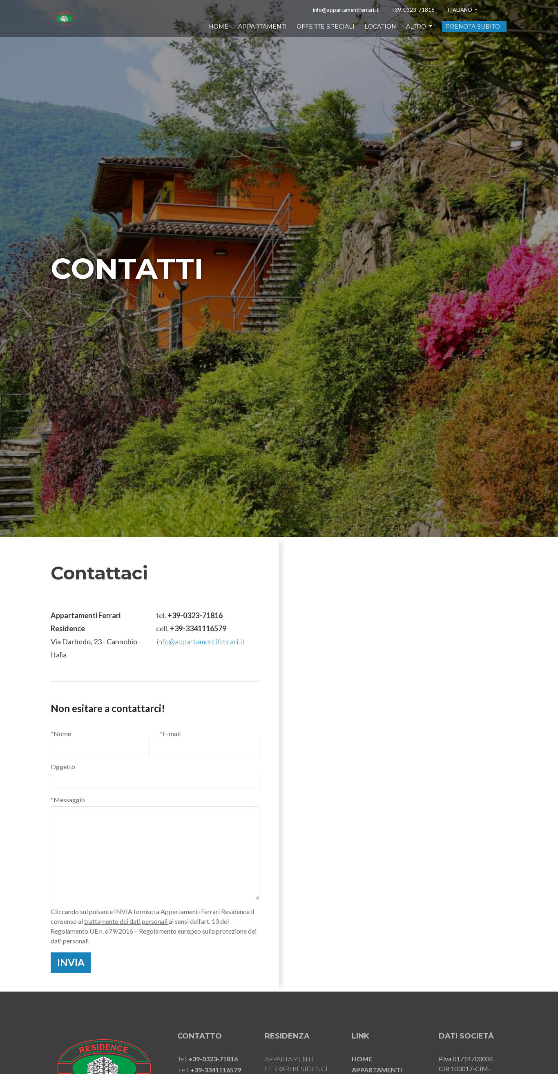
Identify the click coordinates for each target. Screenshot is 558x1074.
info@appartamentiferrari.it (346, 10)
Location (380, 26)
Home (218, 26)
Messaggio (68, 799)
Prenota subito (472, 26)
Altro (417, 26)
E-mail (170, 733)
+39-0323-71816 (413, 10)
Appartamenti (262, 26)
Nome (61, 733)
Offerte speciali (326, 26)
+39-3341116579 (198, 628)
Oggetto (63, 766)
